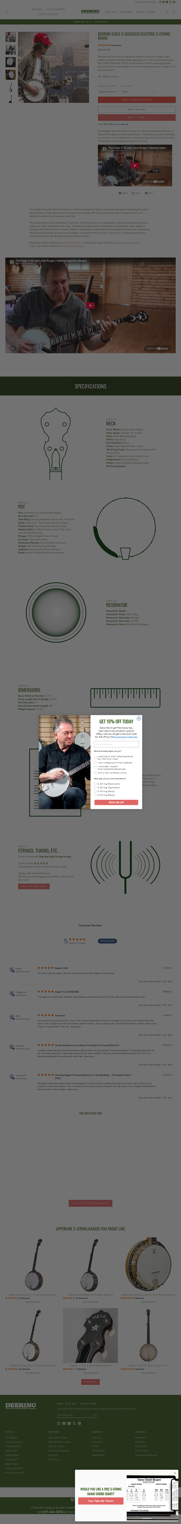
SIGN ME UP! (116, 802)
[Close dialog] (139, 718)
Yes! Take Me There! (101, 1501)
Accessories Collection (126, 736)
